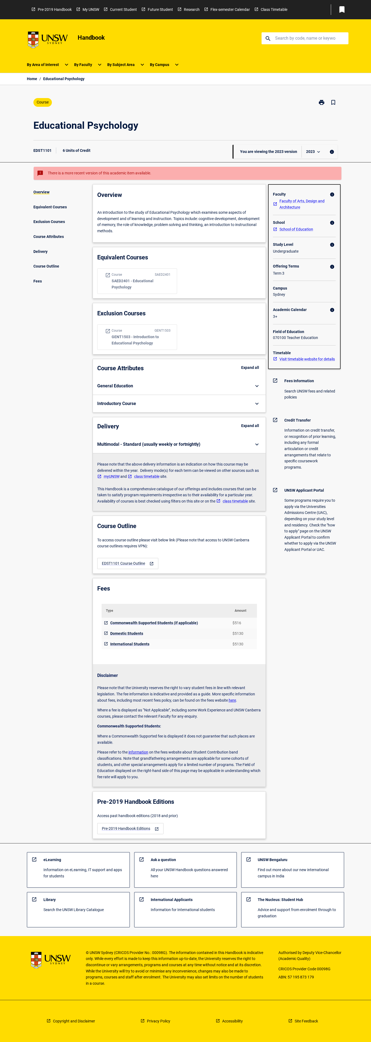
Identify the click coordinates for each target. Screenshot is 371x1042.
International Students (129, 644)
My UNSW (91, 9)
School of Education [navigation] (296, 229)
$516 (236, 623)
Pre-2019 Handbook (55, 9)
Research (192, 9)
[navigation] (127, 563)
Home (32, 79)
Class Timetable (274, 9)
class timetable (146, 476)
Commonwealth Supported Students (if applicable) (154, 623)
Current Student (123, 9)
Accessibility (232, 1021)
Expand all (250, 367)
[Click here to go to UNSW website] (48, 40)
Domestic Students (126, 633)
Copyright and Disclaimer (74, 1021)
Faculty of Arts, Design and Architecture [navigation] (302, 204)
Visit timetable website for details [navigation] (307, 359)
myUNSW (112, 476)
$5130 (237, 633)
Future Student (160, 9)
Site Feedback (306, 1021)
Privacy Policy (158, 1021)
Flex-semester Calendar (230, 9)
